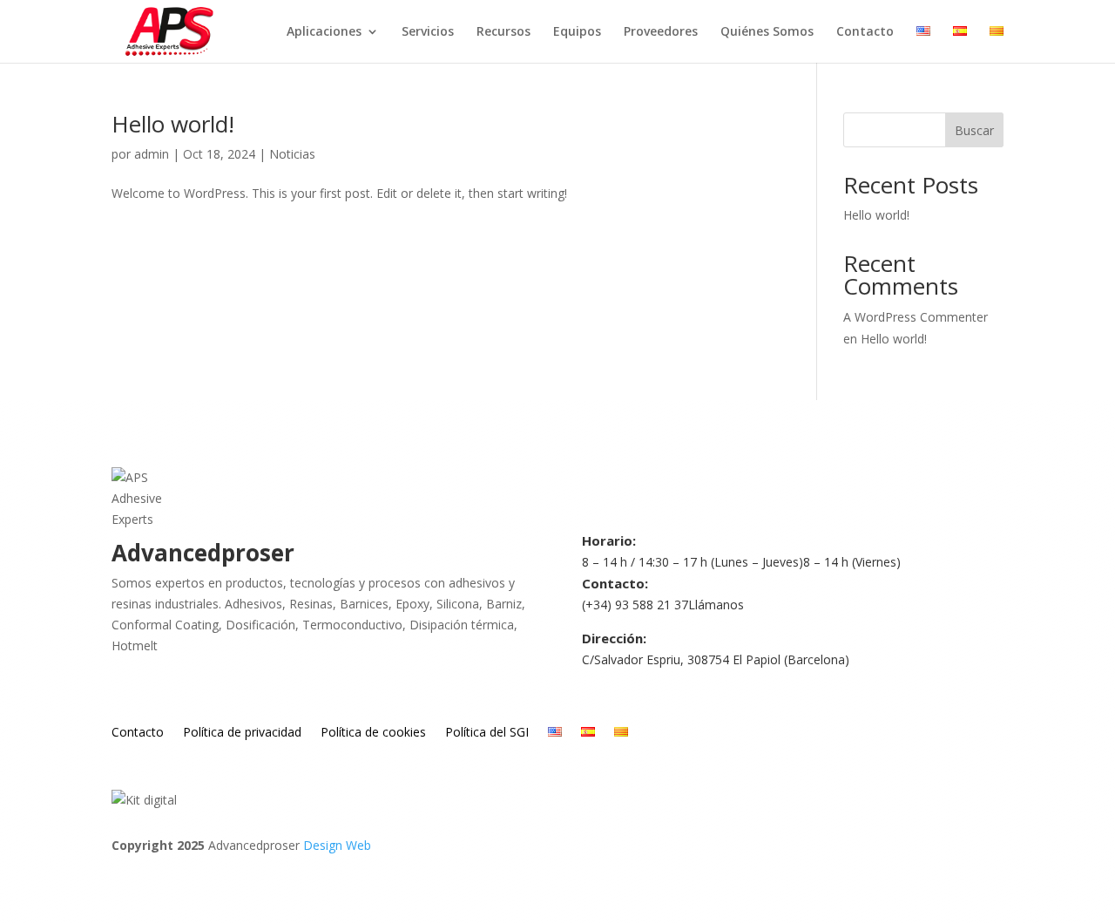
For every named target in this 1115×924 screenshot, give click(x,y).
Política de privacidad (242, 733)
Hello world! (173, 123)
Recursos (503, 32)
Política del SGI (487, 733)
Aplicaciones (324, 32)
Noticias (292, 154)
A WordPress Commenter (915, 317)
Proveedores (661, 32)
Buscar (974, 130)
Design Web (337, 845)
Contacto (865, 32)
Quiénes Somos (767, 32)
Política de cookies (373, 733)
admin (151, 154)
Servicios (428, 32)
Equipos (577, 32)
